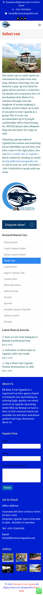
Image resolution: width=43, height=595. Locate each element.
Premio (8, 321)
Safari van (9, 260)
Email (6, 453)
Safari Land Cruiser (15, 254)
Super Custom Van (14, 272)
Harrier (8, 303)
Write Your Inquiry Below (14, 466)
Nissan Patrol (11, 315)
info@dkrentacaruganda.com (21, 161)
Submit (7, 487)
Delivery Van (11, 291)
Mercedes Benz (12, 285)
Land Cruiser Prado (15, 248)
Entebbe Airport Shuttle (17, 309)
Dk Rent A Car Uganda (24, 584)
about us (7, 422)
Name (6, 441)
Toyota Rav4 (11, 242)
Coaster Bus (10, 279)
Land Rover (10, 266)
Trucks (8, 297)
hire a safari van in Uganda (22, 154)
